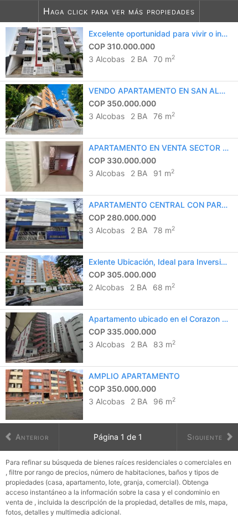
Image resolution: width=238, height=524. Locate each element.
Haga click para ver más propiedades (119, 11)
